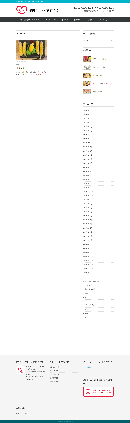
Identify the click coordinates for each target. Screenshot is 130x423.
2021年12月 (86, 191)
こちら (28, 413)
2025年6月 (86, 114)
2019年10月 (86, 268)
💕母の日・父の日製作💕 (100, 83)
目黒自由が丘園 (54, 367)
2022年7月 (86, 163)
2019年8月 (86, 272)
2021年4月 (86, 220)
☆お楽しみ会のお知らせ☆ (101, 67)
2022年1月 (86, 187)
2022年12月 (86, 155)
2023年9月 (86, 147)
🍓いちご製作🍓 (98, 91)
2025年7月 (86, 110)
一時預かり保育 (89, 305)
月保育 (87, 301)
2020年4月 (86, 252)
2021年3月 (86, 224)
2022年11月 (86, 159)
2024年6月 (86, 122)
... (42, 74)
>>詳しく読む (87, 367)
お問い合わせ (103, 20)
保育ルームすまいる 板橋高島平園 (65, 421)
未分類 (18, 64)
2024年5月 (86, 127)
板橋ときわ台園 (54, 374)
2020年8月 (86, 244)
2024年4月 (86, 131)
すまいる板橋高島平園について (29, 20)
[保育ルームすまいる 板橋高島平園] (37, 7)
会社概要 (89, 20)
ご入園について (51, 20)
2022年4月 (86, 175)
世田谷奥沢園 (54, 370)
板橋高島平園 (54, 378)
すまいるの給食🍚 (90, 289)
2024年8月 (86, 118)
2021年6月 (86, 212)
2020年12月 (86, 232)
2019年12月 (86, 260)
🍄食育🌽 (20, 68)
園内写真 (77, 20)
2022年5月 (86, 171)
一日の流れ (88, 285)
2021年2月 (86, 228)
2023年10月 (86, 143)
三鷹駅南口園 (54, 381)
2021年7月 (86, 208)
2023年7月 (86, 151)
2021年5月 (86, 216)
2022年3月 (86, 179)
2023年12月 (86, 135)
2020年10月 (86, 240)
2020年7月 (86, 248)
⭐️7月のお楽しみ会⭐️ (99, 59)
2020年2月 (86, 256)
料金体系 (65, 20)
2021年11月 (86, 195)
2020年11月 (86, 236)
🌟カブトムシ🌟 (98, 75)
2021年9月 (86, 199)
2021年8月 (86, 204)
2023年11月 (86, 139)
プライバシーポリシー (91, 317)
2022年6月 (86, 167)
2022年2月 (86, 183)
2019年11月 (86, 264)
